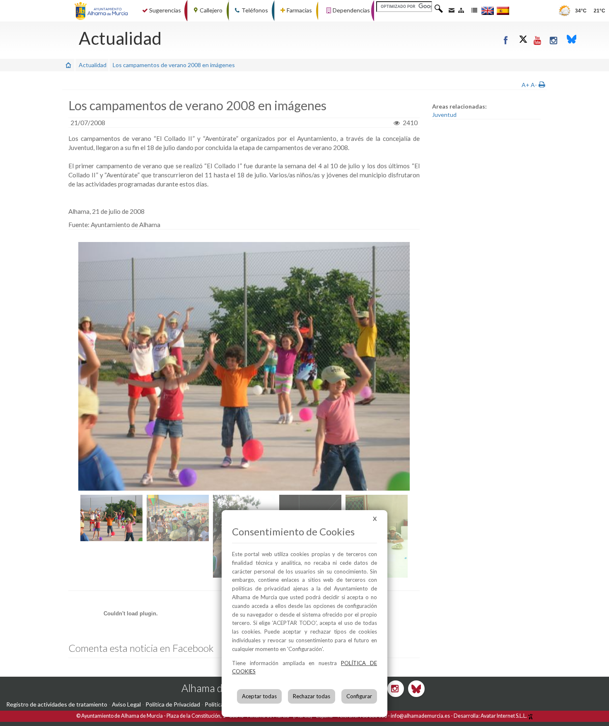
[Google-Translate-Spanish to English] (488, 10)
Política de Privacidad (172, 704)
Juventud (444, 114)
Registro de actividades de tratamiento (56, 704)
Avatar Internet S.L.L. (504, 716)
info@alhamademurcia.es (420, 716)
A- (534, 84)
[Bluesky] (572, 40)
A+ (525, 84)
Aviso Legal (126, 704)
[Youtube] (538, 40)
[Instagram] (554, 40)
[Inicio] (68, 64)
